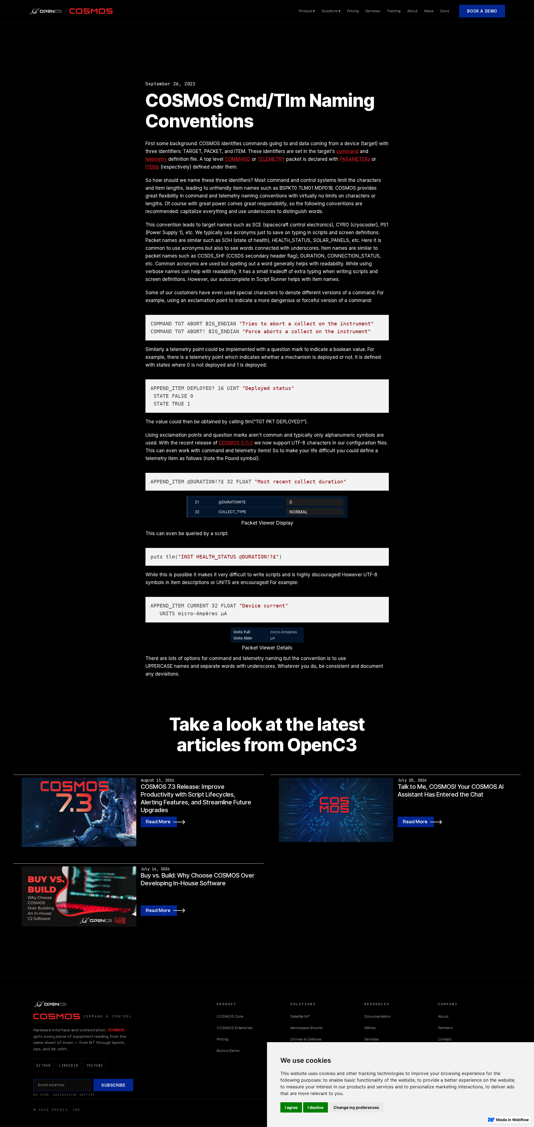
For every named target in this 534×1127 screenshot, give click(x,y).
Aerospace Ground (306, 1028)
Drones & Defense (306, 1039)
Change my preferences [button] (356, 1107)
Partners (445, 1028)
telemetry (156, 159)
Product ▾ (307, 11)
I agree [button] (291, 1107)
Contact (444, 1039)
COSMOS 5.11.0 (236, 443)
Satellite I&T (300, 1016)
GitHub (43, 1065)
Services (372, 11)
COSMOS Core (230, 1016)
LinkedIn (68, 1065)
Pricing (353, 11)
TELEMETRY (271, 159)
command (347, 151)
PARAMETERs (355, 159)
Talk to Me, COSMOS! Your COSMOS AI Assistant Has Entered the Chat (451, 790)
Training (393, 11)
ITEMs (152, 167)
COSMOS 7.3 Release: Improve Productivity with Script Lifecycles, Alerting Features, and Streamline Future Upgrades (196, 798)
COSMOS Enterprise (235, 1028)
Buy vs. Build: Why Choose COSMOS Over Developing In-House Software (197, 879)
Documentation (377, 1016)
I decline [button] (315, 1107)
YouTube (94, 1065)
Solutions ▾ (331, 11)
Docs (444, 11)
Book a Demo (482, 11)
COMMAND (237, 159)
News (429, 11)
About (412, 11)
